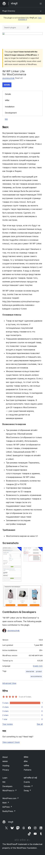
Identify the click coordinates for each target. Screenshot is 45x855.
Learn (4, 778)
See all (40, 724)
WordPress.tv (9, 790)
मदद (6, 119)
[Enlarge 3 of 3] (39, 587)
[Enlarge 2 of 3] (39, 550)
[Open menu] (41, 3)
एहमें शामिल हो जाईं (30, 778)
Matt (5, 802)
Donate (28, 786)
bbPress (7, 807)
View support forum (11, 742)
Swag (27, 790)
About (5, 757)
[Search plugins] (27, 27)
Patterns (27, 770)
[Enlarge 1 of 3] (18, 550)
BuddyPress (8, 811)
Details (8, 94)
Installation (10, 106)
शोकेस (26, 757)
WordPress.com (10, 798)
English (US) (38, 666)
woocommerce (36, 676)
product (39, 671)
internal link (30, 671)
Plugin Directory (8, 11)
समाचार (5, 761)
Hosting (5, 765)
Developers (7, 786)
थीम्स (25, 761)
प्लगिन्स (26, 765)
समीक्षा (7, 100)
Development (11, 113)
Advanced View (9, 683)
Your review (7, 724)
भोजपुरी (10, 822)
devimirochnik (8, 78)
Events (27, 782)
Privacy (5, 770)
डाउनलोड (7, 85)
